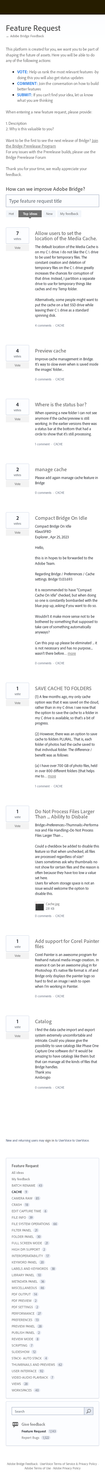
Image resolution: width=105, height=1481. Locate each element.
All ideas (18, 1172)
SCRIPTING (19, 1345)
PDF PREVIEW (22, 1300)
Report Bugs (31, 1437)
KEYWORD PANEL (24, 1262)
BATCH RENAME (23, 1185)
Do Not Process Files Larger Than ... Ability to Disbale (64, 814)
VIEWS (16, 1384)
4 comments (43, 325)
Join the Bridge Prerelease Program (52, 143)
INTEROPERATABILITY (27, 1256)
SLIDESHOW (20, 1352)
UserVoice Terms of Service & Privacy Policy (68, 1464)
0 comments (43, 379)
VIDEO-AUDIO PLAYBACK (30, 1377)
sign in (49, 1140)
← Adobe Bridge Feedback (25, 36)
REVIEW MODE (22, 1339)
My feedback (69, 213)
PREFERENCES (22, 1320)
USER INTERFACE (24, 1371)
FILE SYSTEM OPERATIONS (31, 1224)
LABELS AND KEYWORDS (30, 1268)
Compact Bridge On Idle (61, 518)
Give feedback (33, 1424)
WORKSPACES (22, 1390)
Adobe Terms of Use (37, 1468)
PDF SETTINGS (22, 1307)
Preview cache (50, 350)
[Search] (88, 1411)
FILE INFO (19, 1217)
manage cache (51, 469)
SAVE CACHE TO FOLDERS (63, 688)
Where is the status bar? (60, 404)
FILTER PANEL (22, 1230)
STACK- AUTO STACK (27, 1358)
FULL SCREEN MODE (27, 1243)
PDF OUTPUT (21, 1294)
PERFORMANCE (23, 1313)
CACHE (59, 325)
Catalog (43, 1021)
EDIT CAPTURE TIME (26, 1211)
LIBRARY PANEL (23, 1275)
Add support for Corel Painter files (67, 944)
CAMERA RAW (22, 1198)
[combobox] (49, 1411)
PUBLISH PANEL (23, 1332)
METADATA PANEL (25, 1281)
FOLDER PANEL (23, 1236)
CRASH (17, 1204)
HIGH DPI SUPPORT (26, 1249)
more (72, 653)
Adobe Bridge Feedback (22, 1464)
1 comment (42, 444)
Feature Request (34, 1431)
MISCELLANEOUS (24, 1288)
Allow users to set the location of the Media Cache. (66, 236)
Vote (18, 248)
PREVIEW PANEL (23, 1326)
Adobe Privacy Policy (66, 1468)
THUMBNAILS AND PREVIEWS (33, 1364)
